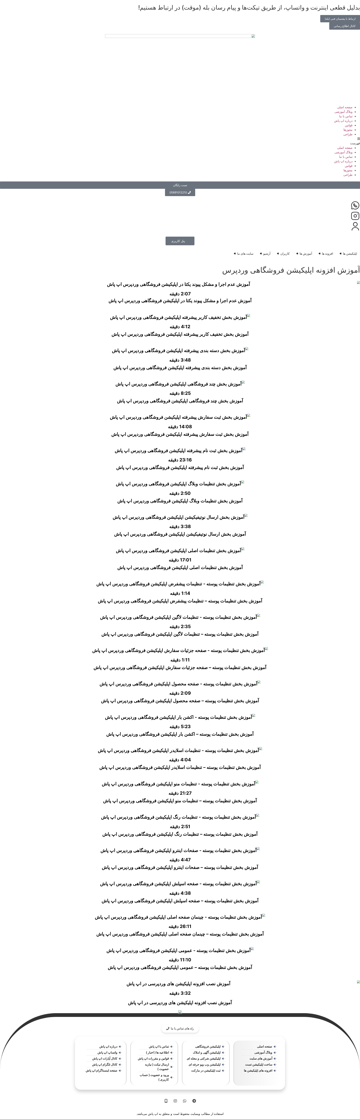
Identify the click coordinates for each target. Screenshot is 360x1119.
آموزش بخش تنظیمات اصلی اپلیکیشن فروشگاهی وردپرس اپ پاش (180, 567)
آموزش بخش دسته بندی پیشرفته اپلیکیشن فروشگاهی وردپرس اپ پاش (180, 367)
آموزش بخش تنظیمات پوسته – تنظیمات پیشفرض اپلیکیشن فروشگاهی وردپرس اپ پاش (180, 601)
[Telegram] (194, 1101)
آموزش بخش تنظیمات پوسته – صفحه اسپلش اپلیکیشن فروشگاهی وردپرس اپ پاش (180, 900)
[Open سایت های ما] (234, 253)
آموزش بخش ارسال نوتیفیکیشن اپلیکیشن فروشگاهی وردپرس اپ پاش (180, 534)
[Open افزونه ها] (319, 253)
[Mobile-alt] (166, 1101)
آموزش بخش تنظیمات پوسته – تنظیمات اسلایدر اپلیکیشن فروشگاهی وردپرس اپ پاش (180, 767)
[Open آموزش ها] (297, 253)
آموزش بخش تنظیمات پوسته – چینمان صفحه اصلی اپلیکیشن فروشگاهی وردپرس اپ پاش (180, 934)
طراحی (347, 134)
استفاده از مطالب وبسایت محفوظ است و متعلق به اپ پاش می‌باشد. (180, 1114)
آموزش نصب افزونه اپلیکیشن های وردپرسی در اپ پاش (180, 1002)
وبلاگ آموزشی (343, 112)
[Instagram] (175, 1101)
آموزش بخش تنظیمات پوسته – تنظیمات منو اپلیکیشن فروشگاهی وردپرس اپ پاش (180, 800)
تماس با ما (345, 116)
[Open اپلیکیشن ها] (340, 253)
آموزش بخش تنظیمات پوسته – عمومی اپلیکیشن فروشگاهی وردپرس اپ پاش (180, 967)
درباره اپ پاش (343, 121)
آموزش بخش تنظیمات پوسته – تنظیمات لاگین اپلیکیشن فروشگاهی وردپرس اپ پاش (180, 634)
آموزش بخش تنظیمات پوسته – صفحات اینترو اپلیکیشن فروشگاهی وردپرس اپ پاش (180, 867)
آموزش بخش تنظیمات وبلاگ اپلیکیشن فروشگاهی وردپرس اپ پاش (180, 500)
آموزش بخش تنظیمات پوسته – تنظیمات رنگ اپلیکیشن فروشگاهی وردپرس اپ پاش (180, 834)
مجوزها (348, 130)
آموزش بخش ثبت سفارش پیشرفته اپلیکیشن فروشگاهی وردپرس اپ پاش (180, 434)
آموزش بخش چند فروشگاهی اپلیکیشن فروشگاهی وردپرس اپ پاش (180, 400)
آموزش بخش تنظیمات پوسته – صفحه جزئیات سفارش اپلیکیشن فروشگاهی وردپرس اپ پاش (180, 667)
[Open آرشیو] (260, 253)
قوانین (348, 125)
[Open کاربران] (277, 253)
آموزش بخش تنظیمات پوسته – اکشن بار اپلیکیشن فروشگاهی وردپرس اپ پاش (180, 734)
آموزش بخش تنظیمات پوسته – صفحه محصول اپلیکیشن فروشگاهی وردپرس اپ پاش (180, 700)
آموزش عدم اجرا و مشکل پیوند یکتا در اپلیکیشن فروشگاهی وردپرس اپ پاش (180, 300)
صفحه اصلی (344, 107)
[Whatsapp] (184, 1101)
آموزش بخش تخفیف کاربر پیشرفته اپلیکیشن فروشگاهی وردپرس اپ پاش (180, 334)
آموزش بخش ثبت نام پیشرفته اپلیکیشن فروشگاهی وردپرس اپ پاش (180, 467)
